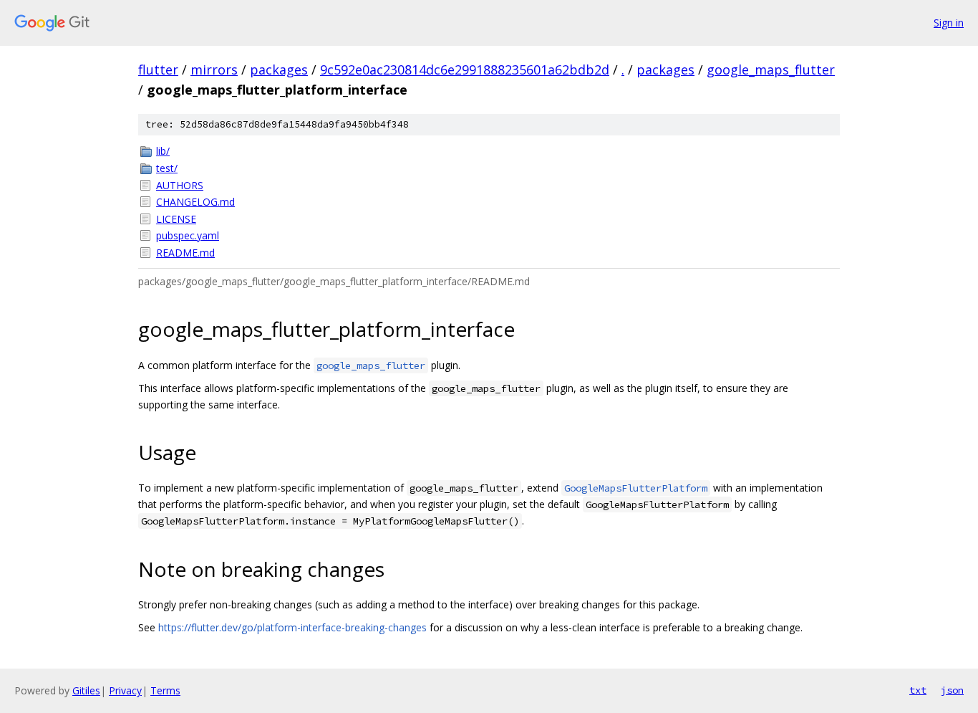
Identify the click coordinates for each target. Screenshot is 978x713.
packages (279, 69)
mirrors (214, 69)
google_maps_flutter (771, 69)
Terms (165, 690)
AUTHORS (179, 185)
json (952, 690)
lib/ (163, 151)
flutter (158, 69)
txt (917, 690)
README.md (185, 252)
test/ (167, 168)
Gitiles (86, 690)
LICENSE (176, 219)
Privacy (125, 690)
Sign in (949, 22)
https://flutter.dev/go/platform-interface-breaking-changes (292, 627)
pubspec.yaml (187, 235)
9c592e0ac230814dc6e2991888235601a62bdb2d (464, 69)
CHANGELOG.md (195, 202)
